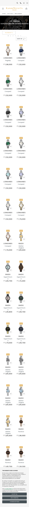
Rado (21, 243)
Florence (21, 432)
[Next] (20, 36)
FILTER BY (8, 33)
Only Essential (14, 498)
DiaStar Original (21, 247)
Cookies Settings (14, 501)
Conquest (21, 60)
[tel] (20, 3)
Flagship (8, 60)
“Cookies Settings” (9, 488)
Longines (7, 58)
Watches (10, 13)
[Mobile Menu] (3, 8)
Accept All (14, 494)
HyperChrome (8, 278)
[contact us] (27, 3)
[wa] (24, 3)
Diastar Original (21, 371)
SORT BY (20, 39)
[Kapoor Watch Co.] (14, 9)
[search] (17, 3)
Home (3, 13)
